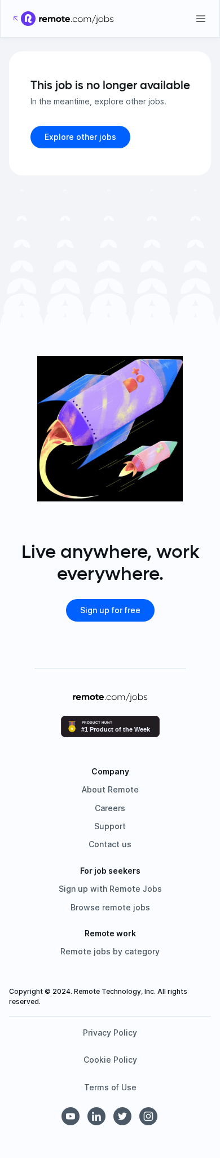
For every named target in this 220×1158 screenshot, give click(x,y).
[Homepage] (76, 18)
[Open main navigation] (200, 18)
